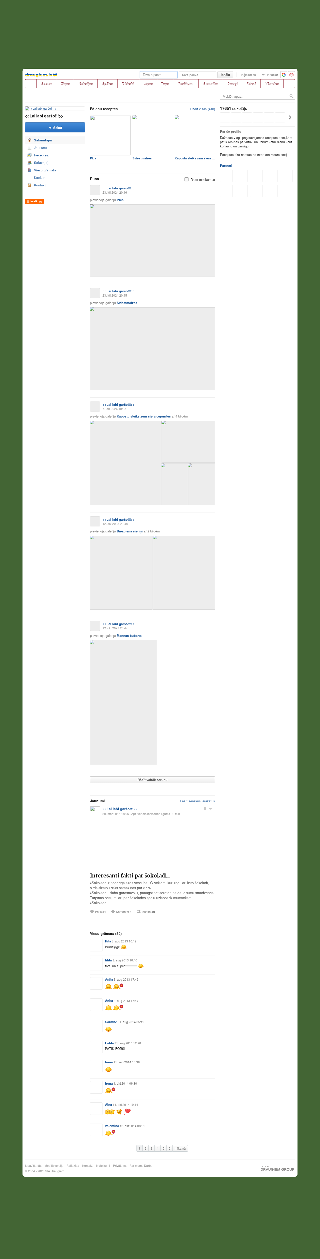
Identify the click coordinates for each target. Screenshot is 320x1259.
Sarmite (111, 1021)
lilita (108, 960)
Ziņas (65, 83)
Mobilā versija (54, 1166)
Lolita (109, 1043)
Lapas (148, 83)
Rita (108, 941)
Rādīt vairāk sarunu (153, 779)
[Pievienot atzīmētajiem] (205, 808)
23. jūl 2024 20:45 (114, 295)
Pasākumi (186, 83)
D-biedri (128, 83)
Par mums (136, 1166)
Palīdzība (72, 1166)
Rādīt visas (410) (202, 108)
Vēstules (272, 83)
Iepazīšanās (33, 1166)
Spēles (107, 83)
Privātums (119, 1166)
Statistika (211, 83)
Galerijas (86, 83)
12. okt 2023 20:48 (115, 523)
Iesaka (148, 912)
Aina (108, 1104)
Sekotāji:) (41, 162)
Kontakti (40, 185)
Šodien (46, 83)
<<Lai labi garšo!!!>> (44, 116)
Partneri (226, 165)
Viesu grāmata (45, 170)
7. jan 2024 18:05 (114, 409)
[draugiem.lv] (30, 83)
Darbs (148, 1166)
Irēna (109, 1062)
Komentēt (122, 912)
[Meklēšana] (289, 83)
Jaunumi (40, 147)
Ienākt (225, 74)
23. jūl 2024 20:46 (114, 192)
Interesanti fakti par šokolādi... (130, 875)
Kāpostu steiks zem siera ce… (195, 158)
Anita (109, 979)
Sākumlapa (43, 140)
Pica (93, 158)
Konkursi (40, 177)
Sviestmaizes (142, 158)
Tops (165, 83)
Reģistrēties (248, 74)
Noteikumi (103, 1166)
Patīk (100, 912)
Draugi (233, 83)
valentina (112, 1125)
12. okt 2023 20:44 (115, 628)
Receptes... (43, 155)
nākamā (180, 1148)
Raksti (251, 83)
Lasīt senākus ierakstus (197, 801)
